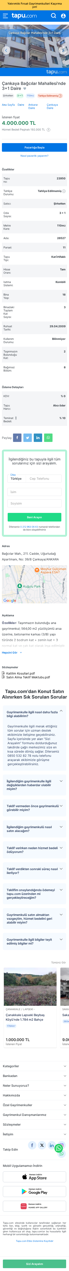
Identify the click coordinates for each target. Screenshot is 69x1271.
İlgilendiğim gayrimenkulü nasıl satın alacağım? (29, 829)
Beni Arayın (34, 517)
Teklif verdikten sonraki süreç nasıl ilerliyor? (32, 871)
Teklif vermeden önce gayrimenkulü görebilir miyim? (33, 808)
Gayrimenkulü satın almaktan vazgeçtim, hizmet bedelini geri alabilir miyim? (29, 918)
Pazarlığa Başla (34, 147)
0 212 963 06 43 (29, 526)
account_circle (63, 16)
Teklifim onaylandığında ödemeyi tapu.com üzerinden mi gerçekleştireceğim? (31, 893)
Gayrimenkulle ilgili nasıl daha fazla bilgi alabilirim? (32, 714)
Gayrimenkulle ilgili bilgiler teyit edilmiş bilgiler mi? (29, 941)
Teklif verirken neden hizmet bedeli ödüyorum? (32, 850)
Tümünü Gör (58, 962)
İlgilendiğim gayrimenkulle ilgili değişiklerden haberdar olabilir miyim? (29, 785)
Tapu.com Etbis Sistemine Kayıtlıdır (34, 1241)
